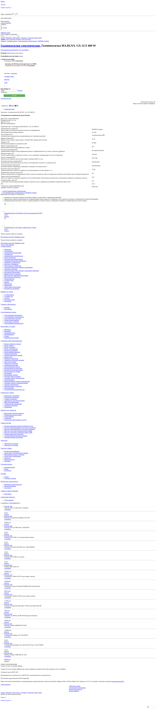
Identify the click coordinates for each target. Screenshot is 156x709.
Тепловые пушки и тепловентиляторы (16, 383)
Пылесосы (7, 458)
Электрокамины (9, 380)
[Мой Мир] (16, 105)
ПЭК (5, 82)
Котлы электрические (11, 349)
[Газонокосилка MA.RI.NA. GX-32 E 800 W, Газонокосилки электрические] (15, 50)
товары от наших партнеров (9, 491)
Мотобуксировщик (10, 486)
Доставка (24, 38)
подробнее (7, 509)
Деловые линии (9, 76)
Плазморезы (8, 407)
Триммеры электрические (12, 262)
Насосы (6, 282)
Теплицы (7, 307)
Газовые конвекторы (10, 353)
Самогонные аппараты (8, 497)
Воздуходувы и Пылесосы (12, 277)
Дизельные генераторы (11, 397)
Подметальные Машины (11, 451)
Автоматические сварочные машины (15, 436)
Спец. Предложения (7, 245)
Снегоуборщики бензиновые (13, 315)
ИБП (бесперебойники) (11, 402)
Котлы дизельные (9, 347)
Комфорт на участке (7, 291)
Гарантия (30, 38)
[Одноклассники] (14, 105)
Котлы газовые (9, 345)
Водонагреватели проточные (13, 368)
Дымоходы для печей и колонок (14, 360)
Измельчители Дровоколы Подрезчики (16, 275)
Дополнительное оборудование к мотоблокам (18, 267)
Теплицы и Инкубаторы (8, 304)
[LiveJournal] (18, 105)
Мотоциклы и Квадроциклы (13, 484)
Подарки (3, 473)
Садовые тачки (9, 280)
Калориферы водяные (11, 375)
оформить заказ (5, 32)
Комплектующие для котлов (13, 386)
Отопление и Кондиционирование (11, 341)
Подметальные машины (11, 320)
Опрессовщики (9, 416)
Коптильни (7, 301)
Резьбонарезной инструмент (13, 415)
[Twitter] (12, 105)
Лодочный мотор (9, 467)
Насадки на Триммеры (11, 264)
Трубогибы (7, 418)
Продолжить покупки (7, 237)
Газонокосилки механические (13, 259)
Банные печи (8, 357)
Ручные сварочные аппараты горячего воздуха (18, 426)
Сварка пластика (6, 423)
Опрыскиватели (9, 279)
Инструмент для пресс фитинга (14, 413)
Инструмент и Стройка (8, 326)
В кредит (14, 95)
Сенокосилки (8, 254)
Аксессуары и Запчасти (11, 322)
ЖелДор (6, 79)
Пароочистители (9, 459)
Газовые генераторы (10, 399)
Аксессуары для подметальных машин (16, 453)
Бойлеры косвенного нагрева (13, 355)
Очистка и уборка (6, 448)
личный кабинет (6, 23)
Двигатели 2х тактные (11, 445)
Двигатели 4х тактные (11, 443)
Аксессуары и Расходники (12, 287)
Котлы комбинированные (12, 352)
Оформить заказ (19, 237)
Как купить (16, 38)
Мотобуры (7, 329)
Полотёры (7, 461)
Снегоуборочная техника (8, 312)
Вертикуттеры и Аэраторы (12, 274)
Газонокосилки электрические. (21, 45)
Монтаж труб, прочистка (8, 410)
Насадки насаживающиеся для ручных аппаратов (19, 429)
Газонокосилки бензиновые (12, 252)
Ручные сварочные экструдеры (13, 434)
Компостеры (8, 285)
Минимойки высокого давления (14, 454)
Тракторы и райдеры (10, 269)
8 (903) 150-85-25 (6, 7)
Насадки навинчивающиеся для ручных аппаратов (20, 427)
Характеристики (9, 109)
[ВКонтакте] (10, 105)
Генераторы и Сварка (7, 392)
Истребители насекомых (11, 288)
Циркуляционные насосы (12, 367)
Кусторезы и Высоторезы (12, 272)
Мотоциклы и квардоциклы (9, 481)
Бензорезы (7, 331)
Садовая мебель (9, 295)
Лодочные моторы (6, 464)
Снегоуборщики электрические (14, 317)
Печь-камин (8, 373)
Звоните (3, 4)
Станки (6, 336)
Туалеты (6, 298)
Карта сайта (38, 38)
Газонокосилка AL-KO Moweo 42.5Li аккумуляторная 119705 (23, 213)
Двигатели (4, 440)
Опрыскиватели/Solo (117, 681)
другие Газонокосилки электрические (14, 191)
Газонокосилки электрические (27, 41)
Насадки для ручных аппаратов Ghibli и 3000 (18, 432)
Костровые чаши (9, 299)
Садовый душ (8, 296)
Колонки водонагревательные (13, 370)
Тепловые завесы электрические (14, 378)
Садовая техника (12, 41)
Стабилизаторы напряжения (13, 404)
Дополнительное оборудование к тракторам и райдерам (21, 270)
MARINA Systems (43, 41)
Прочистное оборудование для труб (15, 420)
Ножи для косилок (10, 257)
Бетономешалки (9, 334)
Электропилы (8, 251)
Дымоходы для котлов (11, 363)
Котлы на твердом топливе (12, 344)
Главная (3, 41)
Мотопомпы (8, 283)
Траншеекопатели (9, 333)
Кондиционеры (9, 388)
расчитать (14, 73)
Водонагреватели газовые (12, 371)
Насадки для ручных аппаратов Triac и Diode (18, 431)
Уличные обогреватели (11, 384)
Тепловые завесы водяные (12, 376)
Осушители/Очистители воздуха (14, 389)
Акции (3, 38)
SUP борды (7, 470)
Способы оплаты (6, 98)
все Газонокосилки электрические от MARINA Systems (20, 192)
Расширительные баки (11, 365)
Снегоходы (7, 488)
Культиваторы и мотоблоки (12, 266)
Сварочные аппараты (11, 405)
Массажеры (7, 494)
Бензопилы (7, 249)
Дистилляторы (8, 500)
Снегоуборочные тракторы (12, 318)
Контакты (9, 38)
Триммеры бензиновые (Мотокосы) (15, 261)
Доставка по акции (10, 478)
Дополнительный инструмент (13, 437)
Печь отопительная (10, 362)
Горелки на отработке (11, 350)
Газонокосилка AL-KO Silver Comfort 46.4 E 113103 (20, 227)
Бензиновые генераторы (11, 396)
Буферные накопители (11, 358)
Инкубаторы (8, 309)
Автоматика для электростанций (14, 400)
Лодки (6, 469)
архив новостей (5, 684)
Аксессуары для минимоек (12, 456)
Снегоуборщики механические (13, 323)
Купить (20, 90)
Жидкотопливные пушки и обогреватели (17, 381)
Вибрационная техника (11, 338)
